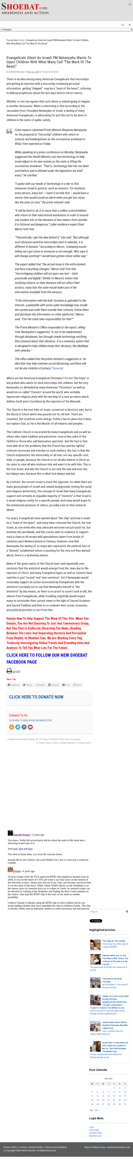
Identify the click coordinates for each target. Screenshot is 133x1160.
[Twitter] (18, 727)
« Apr (91, 1110)
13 (103, 1096)
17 (125, 1096)
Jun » (97, 1110)
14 (109, 1096)
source (58, 368)
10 (125, 1092)
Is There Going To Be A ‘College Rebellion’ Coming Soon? (63, 743)
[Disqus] (49, 785)
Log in (91, 1127)
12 (98, 1096)
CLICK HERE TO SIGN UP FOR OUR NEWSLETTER (30, 720)
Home (21, 40)
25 (92, 1104)
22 (114, 1100)
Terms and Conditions (56, 1147)
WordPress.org (95, 1136)
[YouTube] (30, 727)
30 (120, 1104)
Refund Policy (36, 1147)
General (54, 72)
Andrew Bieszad (16, 72)
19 (98, 1100)
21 (109, 1100)
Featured (46, 72)
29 (114, 1104)
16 (120, 1096)
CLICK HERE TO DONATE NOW (36, 697)
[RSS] (12, 727)
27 (103, 1104)
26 (98, 1104)
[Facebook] (24, 727)
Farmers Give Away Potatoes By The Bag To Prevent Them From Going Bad (43, 739)
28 (109, 1104)
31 (125, 1104)
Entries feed (94, 1130)
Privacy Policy (10, 1147)
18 (92, 1100)
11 (92, 1096)
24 (125, 1100)
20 (103, 1100)
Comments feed (95, 1133)
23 (120, 1100)
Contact (23, 1147)
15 (114, 1096)
